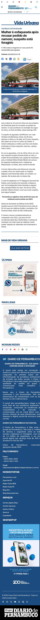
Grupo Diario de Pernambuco (19, 595)
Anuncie (6, 512)
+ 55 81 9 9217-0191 (10, 461)
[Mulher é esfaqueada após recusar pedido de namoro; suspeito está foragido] (2, 59)
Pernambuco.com (9, 477)
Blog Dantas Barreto (10, 493)
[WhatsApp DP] (37, 2)
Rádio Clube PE (8, 487)
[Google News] (31, 2)
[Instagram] (7, 2)
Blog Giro (6, 490)
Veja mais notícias (20, 248)
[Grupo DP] (21, 612)
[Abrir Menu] (2, 7)
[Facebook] (2, 2)
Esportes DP (7, 480)
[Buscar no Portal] (36, 7)
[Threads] (25, 2)
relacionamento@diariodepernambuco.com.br (21, 468)
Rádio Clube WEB (9, 484)
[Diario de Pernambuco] (20, 7)
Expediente (7, 516)
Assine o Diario (8, 509)
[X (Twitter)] (13, 2)
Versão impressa (9, 506)
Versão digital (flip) (10, 503)
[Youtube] (19, 2)
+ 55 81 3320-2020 (10, 459)
